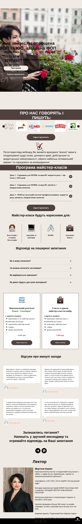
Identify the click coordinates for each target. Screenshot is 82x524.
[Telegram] (37, 450)
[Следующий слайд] (78, 126)
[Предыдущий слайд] (3, 126)
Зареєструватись (16, 74)
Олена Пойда (51, 421)
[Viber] (44, 450)
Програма (16, 68)
